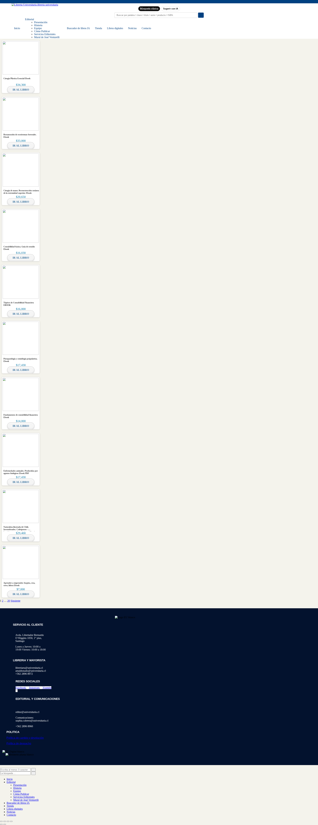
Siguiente (15, 600)
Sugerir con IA (170, 8)
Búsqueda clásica (149, 8)
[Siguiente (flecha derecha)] (4, 824)
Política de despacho (18, 743)
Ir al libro (21, 89)
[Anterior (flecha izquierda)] (1, 824)
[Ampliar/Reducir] (1, 821)
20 (8, 600)
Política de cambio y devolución (25, 737)
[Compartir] (8, 821)
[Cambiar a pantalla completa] (4, 821)
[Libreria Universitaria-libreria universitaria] (35, 4)
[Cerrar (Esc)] (11, 821)
